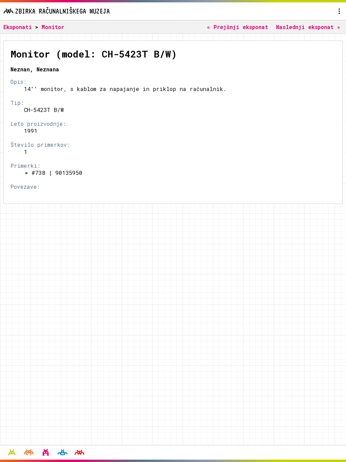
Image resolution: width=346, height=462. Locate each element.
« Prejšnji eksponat (237, 26)
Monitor (53, 26)
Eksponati (17, 26)
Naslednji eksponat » (308, 26)
